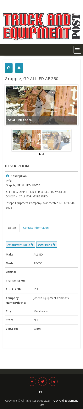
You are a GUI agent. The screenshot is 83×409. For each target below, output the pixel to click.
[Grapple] (56, 140)
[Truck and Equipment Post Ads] (41, 39)
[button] (77, 50)
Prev (17, 140)
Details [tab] (12, 227)
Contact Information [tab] (36, 227)
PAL (41, 392)
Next (66, 140)
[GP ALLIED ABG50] (27, 140)
